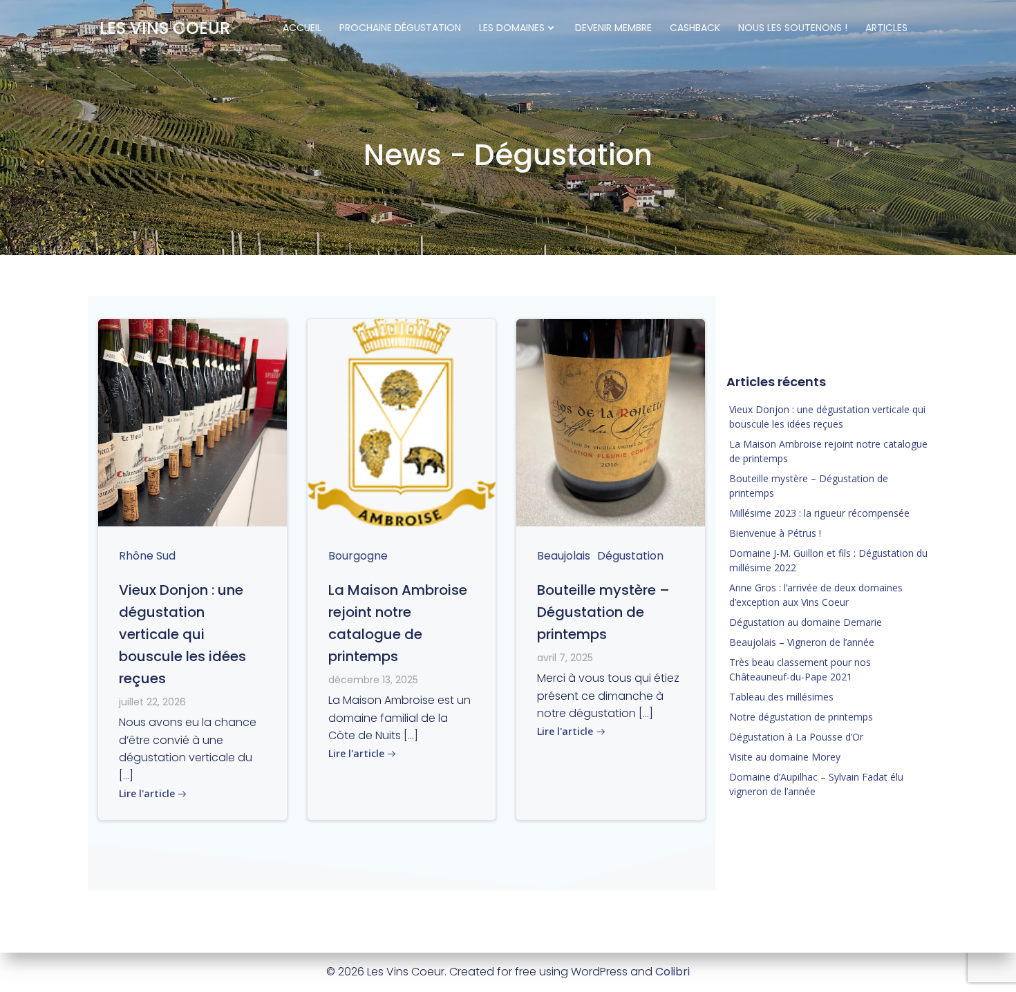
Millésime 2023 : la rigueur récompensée (819, 512)
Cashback (695, 28)
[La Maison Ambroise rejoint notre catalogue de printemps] (402, 422)
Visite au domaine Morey (784, 756)
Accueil (302, 28)
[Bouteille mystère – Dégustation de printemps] (610, 422)
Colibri (672, 972)
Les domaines (512, 28)
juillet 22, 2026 (152, 702)
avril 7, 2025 (565, 658)
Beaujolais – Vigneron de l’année (801, 642)
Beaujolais (563, 556)
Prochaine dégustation (400, 28)
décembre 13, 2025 (373, 680)
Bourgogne (358, 556)
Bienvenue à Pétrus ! (775, 533)
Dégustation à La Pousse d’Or (796, 736)
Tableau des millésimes (781, 696)
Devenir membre (613, 28)
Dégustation (630, 556)
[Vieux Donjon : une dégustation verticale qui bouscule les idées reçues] (192, 422)
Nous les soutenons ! (792, 28)
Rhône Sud (147, 556)
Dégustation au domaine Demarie (805, 622)
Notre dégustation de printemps (801, 716)
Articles (886, 28)
